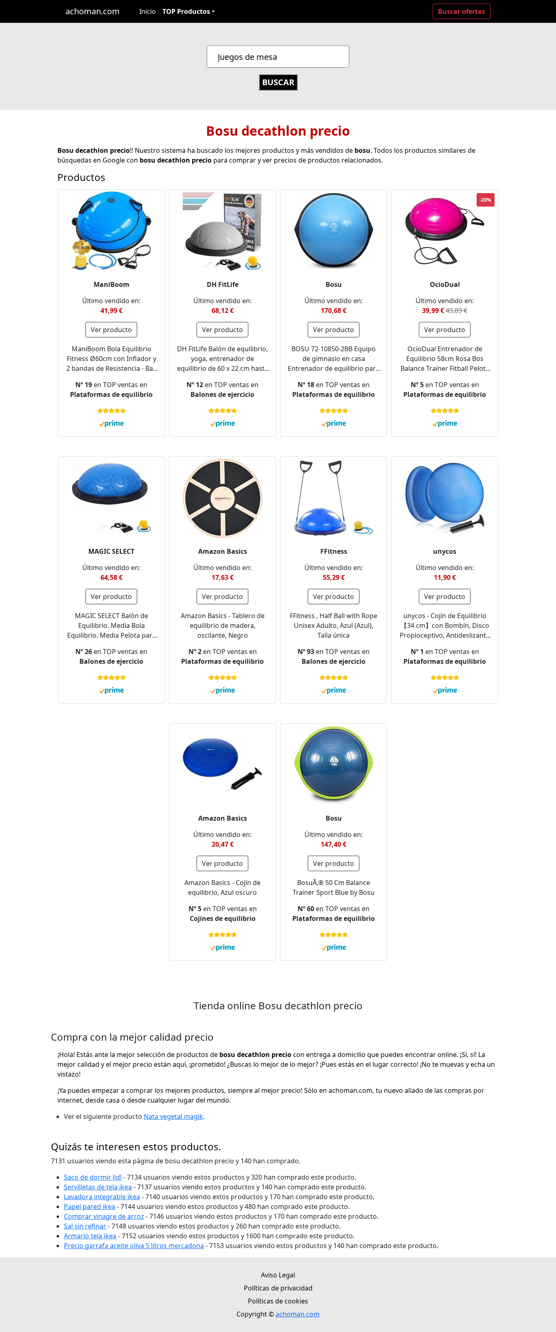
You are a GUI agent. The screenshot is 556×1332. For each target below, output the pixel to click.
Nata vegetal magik (173, 1116)
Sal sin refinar (85, 1226)
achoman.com (93, 11)
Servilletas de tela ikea (98, 1186)
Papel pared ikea (89, 1206)
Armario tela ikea (90, 1235)
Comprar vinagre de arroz (104, 1216)
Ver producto (111, 329)
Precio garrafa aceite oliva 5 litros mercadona (134, 1245)
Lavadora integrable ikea (102, 1196)
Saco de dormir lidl (93, 1177)
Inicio (147, 11)
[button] (188, 11)
